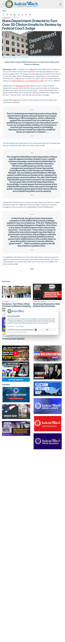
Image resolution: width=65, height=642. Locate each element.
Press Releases (6, 17)
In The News (6, 301)
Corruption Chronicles (40, 301)
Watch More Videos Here (15, 379)
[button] (3, 4)
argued (15, 100)
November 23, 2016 (22, 86)
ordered (32, 69)
